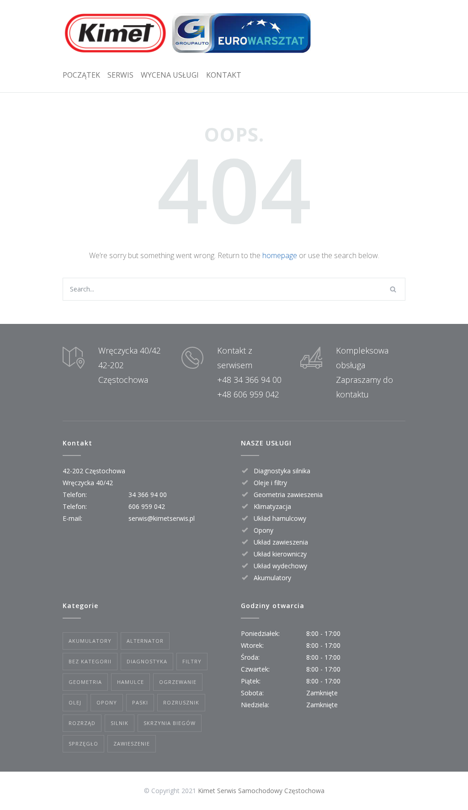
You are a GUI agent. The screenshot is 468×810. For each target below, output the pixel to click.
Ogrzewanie (178, 681)
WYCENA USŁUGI (170, 75)
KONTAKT (223, 75)
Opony (106, 702)
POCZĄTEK (81, 75)
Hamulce (130, 681)
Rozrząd (82, 723)
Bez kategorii (90, 661)
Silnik (119, 723)
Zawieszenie (131, 743)
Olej (75, 702)
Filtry (192, 661)
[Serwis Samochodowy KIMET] (187, 33)
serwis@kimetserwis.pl (161, 518)
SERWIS (120, 75)
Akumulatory (90, 640)
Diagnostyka (147, 661)
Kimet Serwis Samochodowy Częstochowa (261, 790)
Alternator (145, 640)
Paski (140, 702)
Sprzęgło (83, 743)
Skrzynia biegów (170, 723)
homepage (279, 255)
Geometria (85, 681)
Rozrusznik (181, 702)
